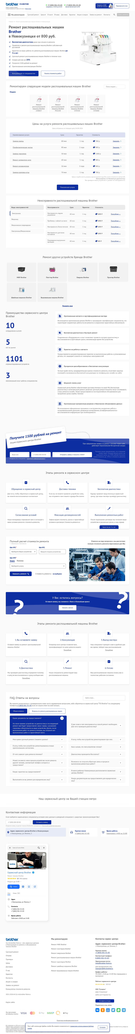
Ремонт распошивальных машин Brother (66, 957)
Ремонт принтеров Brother (61, 962)
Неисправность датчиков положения (55, 233)
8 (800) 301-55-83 (102, 958)
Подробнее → (116, 214)
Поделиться (97, 1010)
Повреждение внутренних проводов (56, 241)
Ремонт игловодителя (21, 166)
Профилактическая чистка (22, 147)
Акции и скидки (82, 15)
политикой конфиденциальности (36, 458)
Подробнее (67, 650)
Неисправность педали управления (55, 214)
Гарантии (72, 15)
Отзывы (56, 15)
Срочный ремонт (33, 15)
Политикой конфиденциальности (51, 826)
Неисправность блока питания (57, 227)
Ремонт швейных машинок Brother (64, 966)
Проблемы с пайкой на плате (57, 221)
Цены (42, 15)
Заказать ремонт (19, 574)
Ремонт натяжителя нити (22, 160)
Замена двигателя (19, 154)
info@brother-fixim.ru (103, 963)
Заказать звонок (67, 608)
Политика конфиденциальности (67, 1020)
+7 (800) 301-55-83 (55, 5)
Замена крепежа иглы (21, 172)
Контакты (107, 15)
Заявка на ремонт (96, 15)
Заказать (116, 141)
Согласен (103, 1027)
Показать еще (67, 306)
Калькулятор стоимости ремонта (18, 989)
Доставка (64, 15)
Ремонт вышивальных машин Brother (65, 971)
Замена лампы (18, 141)
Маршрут (15, 886)
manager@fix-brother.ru (104, 968)
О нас (49, 15)
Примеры (9, 959)
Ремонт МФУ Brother (58, 944)
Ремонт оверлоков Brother (61, 953)
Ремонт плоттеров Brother (60, 949)
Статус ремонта (123, 15)
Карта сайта (10, 1002)
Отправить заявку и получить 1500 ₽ (72, 455)
